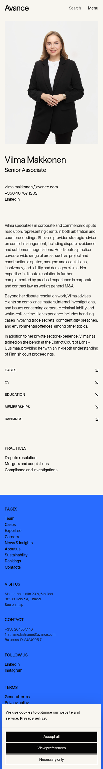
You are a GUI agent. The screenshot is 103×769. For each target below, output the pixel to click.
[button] (93, 8)
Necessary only (51, 760)
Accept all (52, 737)
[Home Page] (17, 8)
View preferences (52, 748)
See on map (14, 605)
